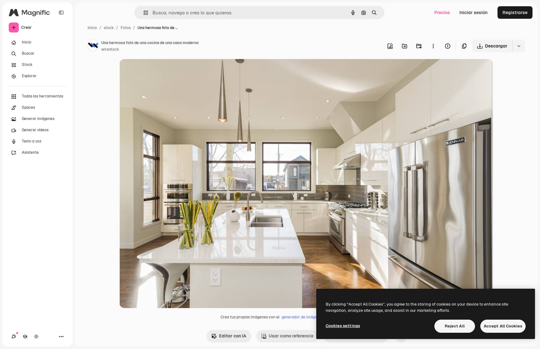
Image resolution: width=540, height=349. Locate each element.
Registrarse (515, 12)
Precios (442, 12)
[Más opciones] (433, 46)
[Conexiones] (14, 337)
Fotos (126, 27)
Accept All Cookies (503, 326)
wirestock (110, 49)
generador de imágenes (302, 317)
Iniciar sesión (473, 12)
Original (159, 71)
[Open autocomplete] (143, 12)
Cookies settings (343, 325)
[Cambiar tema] (36, 337)
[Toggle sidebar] (61, 12)
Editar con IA (232, 336)
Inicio (92, 27)
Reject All (455, 326)
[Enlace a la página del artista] (93, 46)
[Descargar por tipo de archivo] (518, 46)
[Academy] (25, 337)
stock (109, 27)
